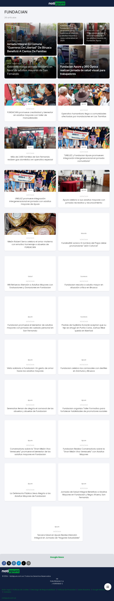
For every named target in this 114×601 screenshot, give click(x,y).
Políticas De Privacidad (66, 590)
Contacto (7, 592)
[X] (9, 563)
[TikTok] (23, 563)
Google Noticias (98, 590)
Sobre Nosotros (84, 590)
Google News (57, 557)
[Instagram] (14, 563)
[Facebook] (4, 563)
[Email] (28, 563)
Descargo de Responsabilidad (43, 590)
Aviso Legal (6, 590)
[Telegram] (19, 563)
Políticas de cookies (21, 590)
